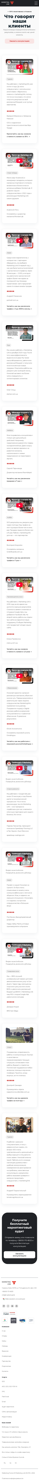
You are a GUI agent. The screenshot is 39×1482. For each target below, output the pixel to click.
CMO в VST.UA (12, 643)
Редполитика (6, 1366)
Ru (5, 1463)
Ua (10, 1463)
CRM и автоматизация (9, 1412)
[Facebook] (16, 1306)
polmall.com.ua (12, 300)
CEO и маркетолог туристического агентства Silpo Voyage (19, 125)
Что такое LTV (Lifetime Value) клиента (15, 1432)
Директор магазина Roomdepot (19, 472)
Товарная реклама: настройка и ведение (15, 1442)
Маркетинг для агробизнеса (11, 1437)
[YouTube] (12, 1306)
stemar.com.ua (12, 394)
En (16, 1463)
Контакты (5, 1371)
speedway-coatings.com (16, 835)
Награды (5, 1346)
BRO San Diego (12, 1011)
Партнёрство (6, 1361)
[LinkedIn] (4, 1306)
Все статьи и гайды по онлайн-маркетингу (16, 1452)
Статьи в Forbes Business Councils (13, 1457)
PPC (3, 1391)
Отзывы (4, 1336)
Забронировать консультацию (15, 1299)
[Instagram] (8, 1306)
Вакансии (5, 1351)
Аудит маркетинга (8, 1407)
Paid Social (5, 1396)
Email (3, 1402)
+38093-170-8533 (7, 1291)
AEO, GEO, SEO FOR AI (9, 1386)
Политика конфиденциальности (12, 1478)
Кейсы (4, 1341)
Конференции (6, 1356)
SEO (3, 1381)
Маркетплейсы (7, 1417)
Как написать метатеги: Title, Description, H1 (16, 1447)
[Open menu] (36, 3)
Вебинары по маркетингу (10, 1427)
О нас (4, 1331)
